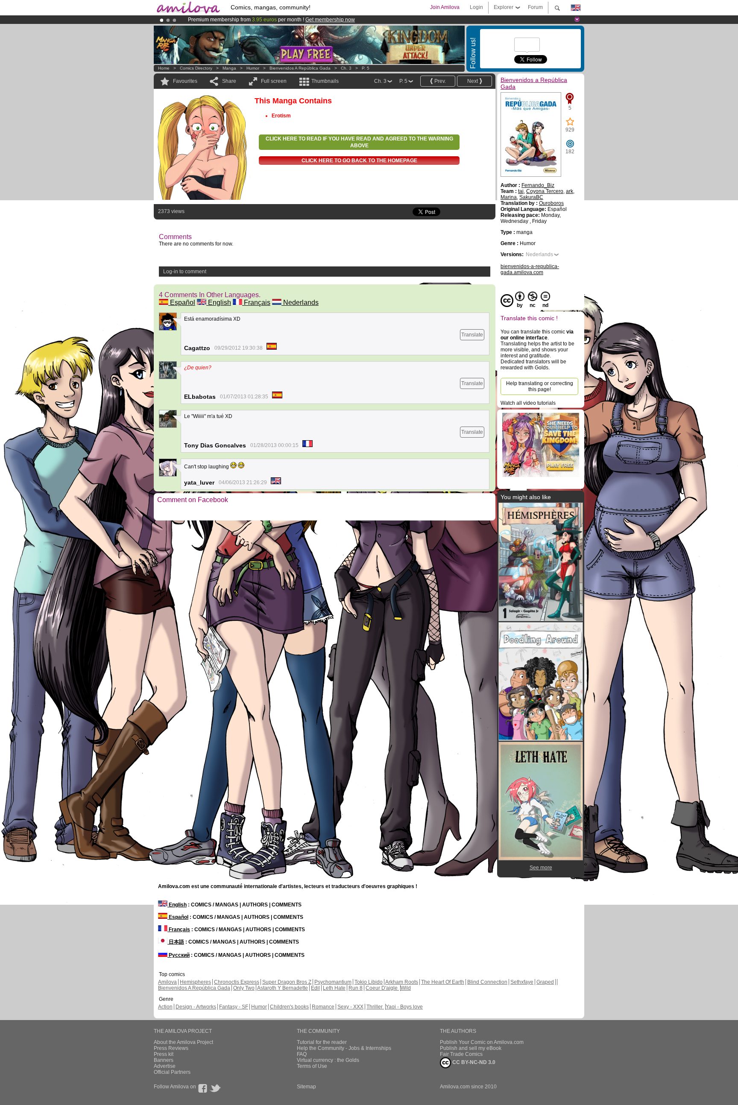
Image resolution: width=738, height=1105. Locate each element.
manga (229, 68)
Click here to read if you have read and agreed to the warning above (359, 142)
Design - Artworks (196, 1007)
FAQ (302, 1054)
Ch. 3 (346, 68)
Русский (178, 955)
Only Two (244, 988)
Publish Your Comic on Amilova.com (482, 1042)
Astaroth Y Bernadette (282, 988)
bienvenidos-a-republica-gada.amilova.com (530, 269)
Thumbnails (325, 81)
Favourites (185, 81)
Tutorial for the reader (322, 1042)
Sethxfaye (521, 982)
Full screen (274, 81)
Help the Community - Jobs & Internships (344, 1048)
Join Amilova (445, 7)
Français (256, 302)
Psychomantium (332, 982)
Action (165, 1007)
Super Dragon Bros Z (286, 982)
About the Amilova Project (183, 1042)
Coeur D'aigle (382, 988)
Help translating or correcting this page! (539, 386)
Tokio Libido (368, 982)
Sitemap (306, 1087)
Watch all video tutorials (528, 403)
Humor (252, 68)
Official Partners (172, 1072)
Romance (323, 1007)
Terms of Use (312, 1066)
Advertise (165, 1066)
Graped (545, 982)
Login (476, 7)
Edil (315, 988)
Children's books (289, 1007)
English (218, 302)
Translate (472, 335)
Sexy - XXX (350, 1007)
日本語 (175, 942)
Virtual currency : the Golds (328, 1060)
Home (164, 68)
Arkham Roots (401, 982)
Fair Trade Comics (461, 1054)
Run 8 (355, 988)
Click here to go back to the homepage (359, 161)
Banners (163, 1060)
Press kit (163, 1054)
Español (181, 302)
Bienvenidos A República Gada (194, 988)
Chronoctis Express (236, 982)
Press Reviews (171, 1048)
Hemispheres (195, 982)
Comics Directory (196, 68)
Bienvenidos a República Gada (300, 68)
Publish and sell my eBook (470, 1048)
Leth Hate (334, 988)
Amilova (167, 982)
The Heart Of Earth (442, 982)
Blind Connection (487, 982)
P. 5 (365, 68)
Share (229, 81)
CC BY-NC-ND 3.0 (473, 1062)
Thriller (375, 1007)
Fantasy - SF (233, 1007)
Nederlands (300, 302)
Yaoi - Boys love (404, 1007)
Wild (406, 988)
